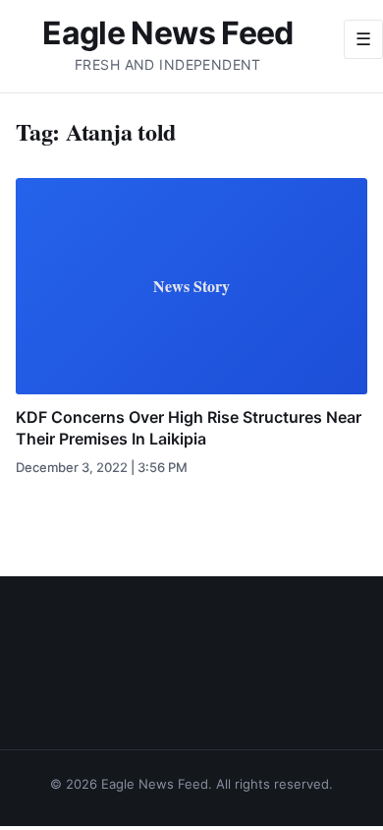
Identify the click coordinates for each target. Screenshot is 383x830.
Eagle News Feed (167, 33)
